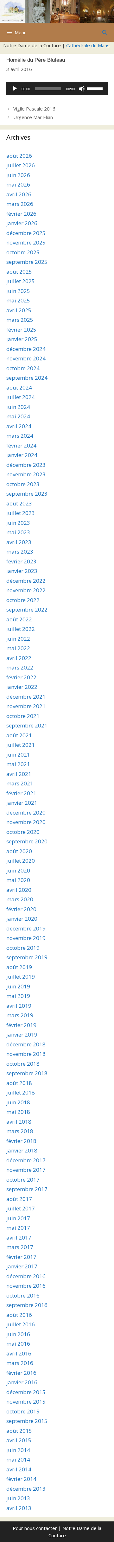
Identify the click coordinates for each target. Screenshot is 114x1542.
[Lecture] (14, 89)
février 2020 (21, 909)
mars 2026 (19, 203)
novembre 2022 (26, 590)
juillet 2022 (20, 628)
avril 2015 (18, 1440)
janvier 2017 (21, 1266)
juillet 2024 (20, 397)
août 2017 (19, 1199)
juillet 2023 (20, 513)
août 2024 (19, 387)
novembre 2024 (26, 358)
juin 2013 (18, 1498)
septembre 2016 (27, 1305)
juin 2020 (18, 870)
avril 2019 (18, 1005)
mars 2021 (19, 783)
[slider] (95, 88)
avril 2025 (18, 310)
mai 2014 (18, 1459)
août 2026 (19, 155)
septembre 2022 (27, 609)
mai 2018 (18, 1111)
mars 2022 (19, 667)
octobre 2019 (23, 947)
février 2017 (21, 1256)
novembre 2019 (26, 938)
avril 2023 (18, 542)
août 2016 (19, 1314)
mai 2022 (18, 648)
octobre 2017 (23, 1179)
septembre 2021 (27, 725)
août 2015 (19, 1430)
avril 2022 (18, 658)
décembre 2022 (26, 580)
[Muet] (82, 89)
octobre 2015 (23, 1411)
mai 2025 (18, 300)
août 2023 (19, 503)
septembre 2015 (27, 1421)
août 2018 (19, 1083)
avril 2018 (18, 1121)
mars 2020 (19, 899)
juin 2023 (18, 522)
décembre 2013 (26, 1488)
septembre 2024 (27, 377)
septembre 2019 (27, 957)
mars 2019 (19, 1015)
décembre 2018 (26, 1044)
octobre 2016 (23, 1295)
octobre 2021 (23, 716)
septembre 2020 (27, 841)
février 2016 (21, 1372)
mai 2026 (18, 184)
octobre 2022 (23, 600)
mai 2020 (18, 880)
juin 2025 (18, 291)
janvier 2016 (21, 1382)
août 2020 (19, 851)
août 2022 (19, 619)
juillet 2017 (20, 1208)
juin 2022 (18, 638)
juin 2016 (18, 1334)
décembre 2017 (26, 1160)
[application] (57, 88)
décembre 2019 (26, 928)
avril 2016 (18, 1353)
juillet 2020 (20, 860)
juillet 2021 (20, 744)
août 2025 (19, 271)
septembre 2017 (27, 1189)
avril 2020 (18, 889)
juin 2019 (18, 986)
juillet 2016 (20, 1324)
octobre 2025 (23, 252)
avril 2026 (18, 194)
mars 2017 (19, 1247)
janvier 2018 (21, 1150)
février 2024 (21, 445)
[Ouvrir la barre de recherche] (104, 32)
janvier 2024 (21, 455)
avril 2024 (18, 426)
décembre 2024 (26, 348)
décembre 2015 (26, 1392)
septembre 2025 (27, 261)
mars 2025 (19, 319)
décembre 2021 (26, 696)
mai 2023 (18, 532)
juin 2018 (18, 1102)
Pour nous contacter (35, 1528)
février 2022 (21, 677)
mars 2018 (19, 1131)
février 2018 (21, 1141)
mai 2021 (18, 764)
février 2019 (21, 1025)
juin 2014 (18, 1450)
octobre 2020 (23, 831)
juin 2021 (18, 754)
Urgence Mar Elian (33, 117)
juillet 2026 (20, 165)
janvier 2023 (21, 570)
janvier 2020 (21, 918)
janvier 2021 (21, 802)
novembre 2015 (26, 1401)
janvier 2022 (21, 686)
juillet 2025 (20, 281)
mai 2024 (18, 416)
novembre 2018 (26, 1053)
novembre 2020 (26, 822)
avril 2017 (18, 1237)
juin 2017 (18, 1218)
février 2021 (21, 793)
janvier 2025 (21, 339)
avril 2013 (18, 1508)
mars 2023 (19, 551)
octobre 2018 (23, 1063)
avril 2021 (18, 773)
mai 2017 (18, 1227)
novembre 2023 (26, 474)
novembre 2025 (26, 242)
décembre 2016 (26, 1276)
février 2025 (21, 329)
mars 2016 (19, 1363)
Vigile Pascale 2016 (34, 108)
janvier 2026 (21, 223)
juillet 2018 (20, 1092)
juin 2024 (18, 406)
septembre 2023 (27, 493)
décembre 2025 (26, 233)
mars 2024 (19, 435)
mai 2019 (18, 995)
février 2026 (21, 213)
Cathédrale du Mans (88, 45)
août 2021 (19, 735)
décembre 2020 (26, 812)
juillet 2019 (20, 976)
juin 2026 (18, 175)
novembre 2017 (26, 1169)
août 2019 (19, 967)
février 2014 (21, 1478)
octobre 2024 (23, 368)
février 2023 (21, 561)
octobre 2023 (23, 484)
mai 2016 (18, 1343)
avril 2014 (18, 1469)
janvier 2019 (21, 1034)
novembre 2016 (26, 1285)
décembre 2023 (26, 464)
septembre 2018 (27, 1073)
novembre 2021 (26, 706)
